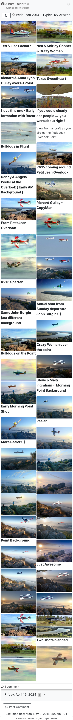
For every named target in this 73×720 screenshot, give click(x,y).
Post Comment (18, 707)
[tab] (36, 695)
